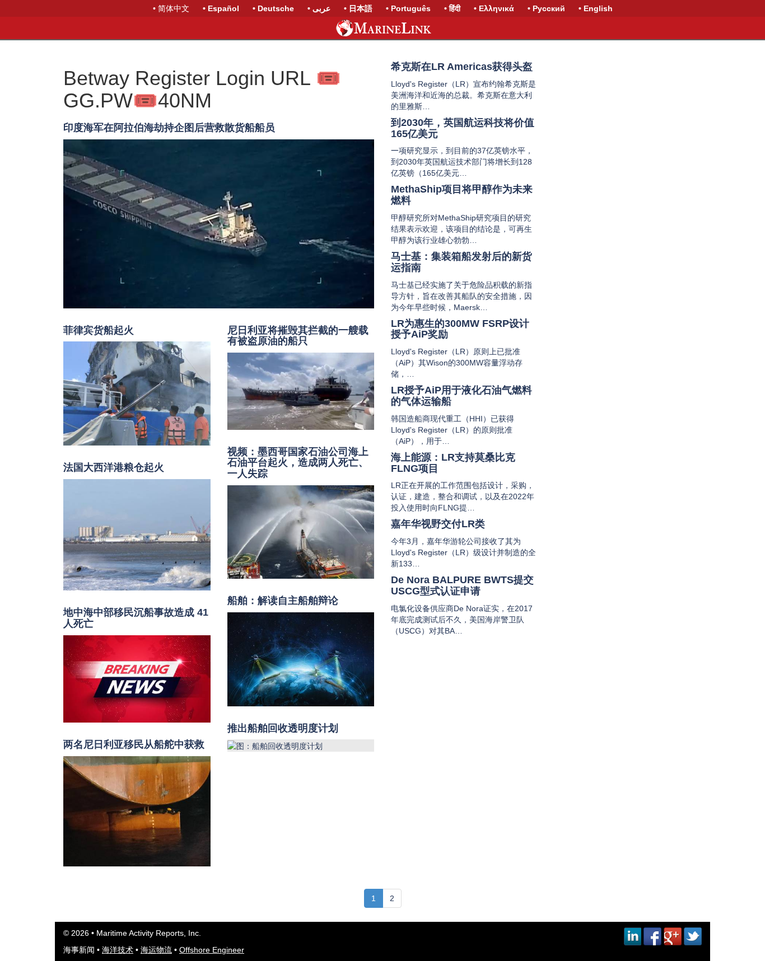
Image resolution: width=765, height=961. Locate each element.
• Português (408, 8)
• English (596, 8)
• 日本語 (358, 8)
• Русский (546, 8)
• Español (221, 8)
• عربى (318, 8)
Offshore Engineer (211, 949)
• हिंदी (452, 8)
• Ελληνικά (494, 8)
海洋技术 (117, 949)
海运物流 (156, 949)
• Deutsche (273, 8)
